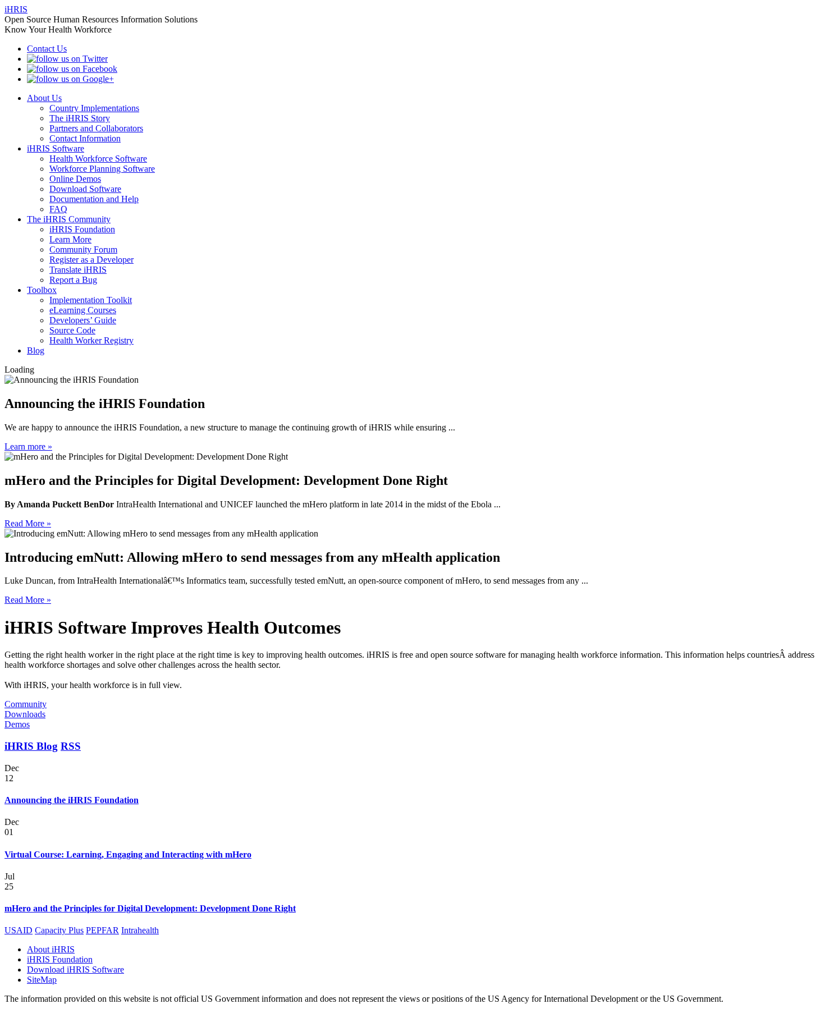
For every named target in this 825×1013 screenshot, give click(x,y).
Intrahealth (140, 930)
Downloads (24, 714)
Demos (17, 724)
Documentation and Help (94, 199)
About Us (44, 98)
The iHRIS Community (69, 219)
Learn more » (28, 446)
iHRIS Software (55, 148)
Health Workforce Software (98, 158)
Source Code (72, 330)
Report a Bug (73, 280)
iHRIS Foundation (82, 229)
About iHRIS (51, 949)
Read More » (27, 523)
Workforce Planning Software (102, 168)
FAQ (58, 209)
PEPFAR (102, 930)
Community (25, 704)
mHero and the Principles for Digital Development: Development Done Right (150, 908)
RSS (71, 746)
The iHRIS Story (79, 118)
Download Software (85, 189)
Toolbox (42, 290)
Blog (35, 350)
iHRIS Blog (31, 746)
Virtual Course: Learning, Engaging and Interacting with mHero (127, 854)
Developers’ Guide (82, 320)
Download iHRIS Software (75, 969)
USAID (18, 930)
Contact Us (47, 48)
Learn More (70, 239)
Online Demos (75, 179)
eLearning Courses (82, 310)
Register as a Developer (91, 259)
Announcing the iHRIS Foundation (71, 800)
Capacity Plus (59, 930)
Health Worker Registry (91, 340)
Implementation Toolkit (90, 300)
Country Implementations (94, 108)
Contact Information (85, 138)
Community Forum (83, 249)
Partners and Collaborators (96, 128)
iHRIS (15, 9)
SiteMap (42, 979)
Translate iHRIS (78, 269)
